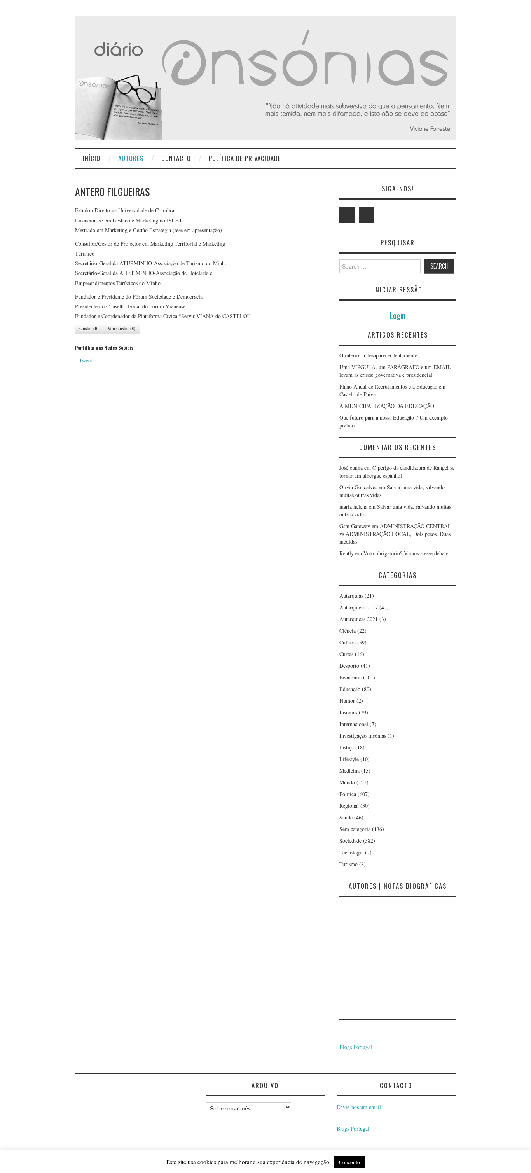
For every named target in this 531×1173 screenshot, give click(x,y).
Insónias (348, 712)
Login (397, 315)
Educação (349, 689)
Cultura (347, 642)
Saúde (346, 817)
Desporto (349, 665)
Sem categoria (354, 829)
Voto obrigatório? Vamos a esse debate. (406, 553)
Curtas (346, 654)
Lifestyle (349, 759)
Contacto (176, 158)
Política (347, 794)
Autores (130, 158)
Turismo (348, 864)
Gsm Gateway (354, 526)
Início (91, 158)
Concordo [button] (349, 1162)
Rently (346, 553)
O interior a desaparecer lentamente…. (381, 355)
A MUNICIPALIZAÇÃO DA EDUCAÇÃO (386, 406)
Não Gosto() (121, 329)
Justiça (346, 747)
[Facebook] (366, 215)
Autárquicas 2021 (358, 619)
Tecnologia (351, 852)
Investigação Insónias (362, 735)
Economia (350, 677)
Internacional (353, 724)
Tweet (85, 360)
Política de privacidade (245, 158)
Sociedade (350, 840)
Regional (349, 805)
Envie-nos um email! (360, 1107)
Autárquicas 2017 (358, 607)
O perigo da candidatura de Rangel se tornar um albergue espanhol (396, 471)
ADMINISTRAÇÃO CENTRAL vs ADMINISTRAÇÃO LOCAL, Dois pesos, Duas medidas (395, 533)
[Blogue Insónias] (265, 77)
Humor (347, 700)
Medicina (349, 770)
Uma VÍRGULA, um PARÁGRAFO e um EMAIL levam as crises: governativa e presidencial (395, 370)
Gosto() (89, 329)
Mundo (347, 782)
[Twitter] (347, 215)
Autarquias (351, 595)
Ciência (347, 630)
